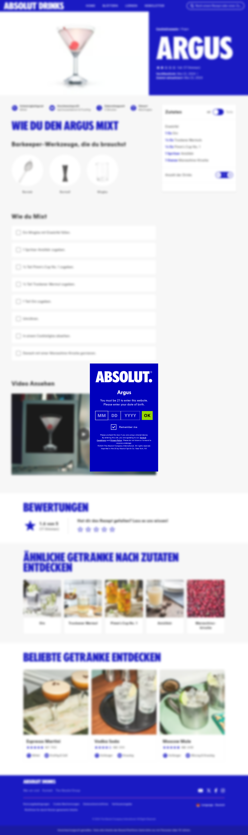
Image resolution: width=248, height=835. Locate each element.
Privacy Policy (116, 440)
